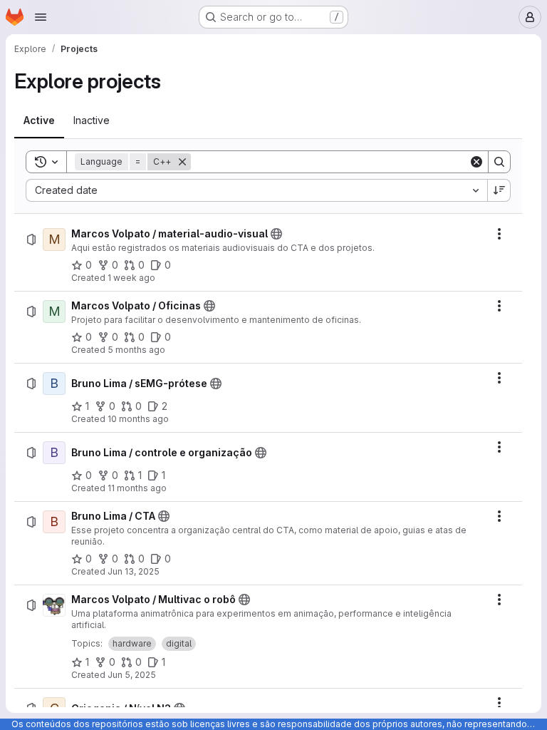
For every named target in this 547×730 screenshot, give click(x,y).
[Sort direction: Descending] (499, 190)
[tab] (39, 120)
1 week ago (131, 277)
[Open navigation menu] (40, 17)
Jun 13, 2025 (134, 571)
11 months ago (137, 488)
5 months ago (136, 349)
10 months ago (138, 418)
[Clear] (476, 161)
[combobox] (256, 190)
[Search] (499, 161)
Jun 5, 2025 (132, 674)
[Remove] (182, 161)
